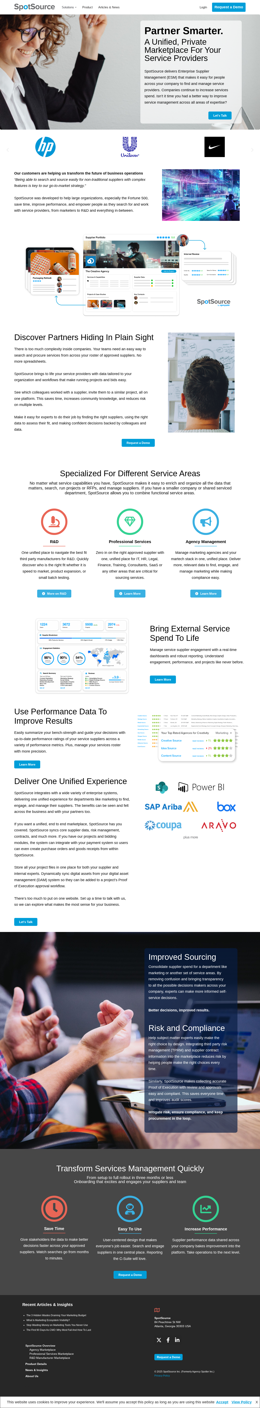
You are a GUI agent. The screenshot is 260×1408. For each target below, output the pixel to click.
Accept (222, 1402)
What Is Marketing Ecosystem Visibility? (48, 1320)
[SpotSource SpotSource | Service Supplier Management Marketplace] (34, 7)
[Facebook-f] (168, 1340)
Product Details (36, 1364)
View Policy (242, 1402)
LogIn (203, 7)
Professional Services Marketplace (51, 1353)
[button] (76, 7)
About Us (31, 1376)
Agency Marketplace (42, 1349)
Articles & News (109, 7)
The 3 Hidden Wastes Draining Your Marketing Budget (56, 1315)
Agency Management (206, 541)
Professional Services (130, 541)
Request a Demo (228, 7)
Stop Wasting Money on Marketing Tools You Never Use (57, 1325)
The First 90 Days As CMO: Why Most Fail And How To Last (58, 1330)
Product (87, 7)
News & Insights (36, 1370)
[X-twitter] (159, 1340)
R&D (54, 541)
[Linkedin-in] (177, 1340)
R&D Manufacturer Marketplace (49, 1357)
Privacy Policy (162, 1375)
